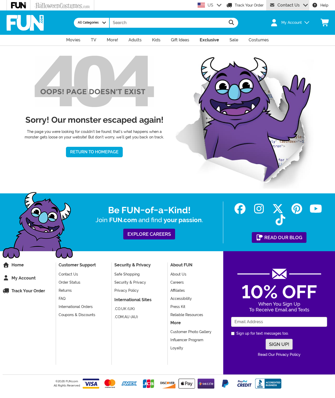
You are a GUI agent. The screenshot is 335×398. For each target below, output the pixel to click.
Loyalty (176, 348)
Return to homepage (94, 151)
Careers (177, 282)
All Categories (88, 22)
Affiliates (177, 290)
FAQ (62, 298)
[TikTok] (280, 220)
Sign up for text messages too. (262, 333)
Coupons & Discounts (77, 315)
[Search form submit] (231, 23)
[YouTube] (316, 208)
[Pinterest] (297, 208)
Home (17, 264)
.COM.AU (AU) (126, 317)
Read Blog (282, 237)
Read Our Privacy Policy (279, 354)
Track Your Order (249, 5)
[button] (287, 23)
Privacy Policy (126, 290)
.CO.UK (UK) (124, 309)
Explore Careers (149, 234)
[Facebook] (240, 208)
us (210, 5)
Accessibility (181, 298)
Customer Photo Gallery (190, 332)
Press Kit (177, 307)
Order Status (69, 282)
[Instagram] (259, 208)
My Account (23, 278)
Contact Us (288, 5)
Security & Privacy (130, 282)
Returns (65, 290)
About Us (178, 274)
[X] (278, 208)
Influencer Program (186, 340)
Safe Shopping (127, 274)
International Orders (76, 307)
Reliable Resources (186, 315)
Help (324, 5)
